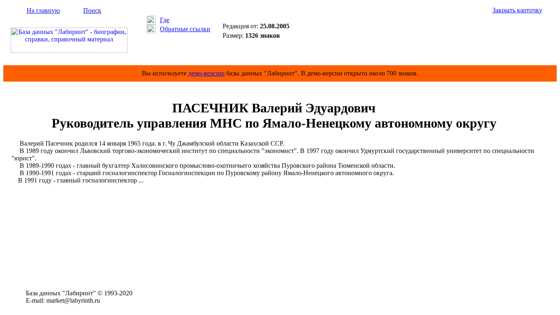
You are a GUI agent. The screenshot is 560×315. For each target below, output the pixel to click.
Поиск (92, 10)
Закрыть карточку (517, 10)
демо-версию (206, 73)
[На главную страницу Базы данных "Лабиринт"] (69, 50)
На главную (43, 10)
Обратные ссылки (185, 28)
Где (164, 19)
